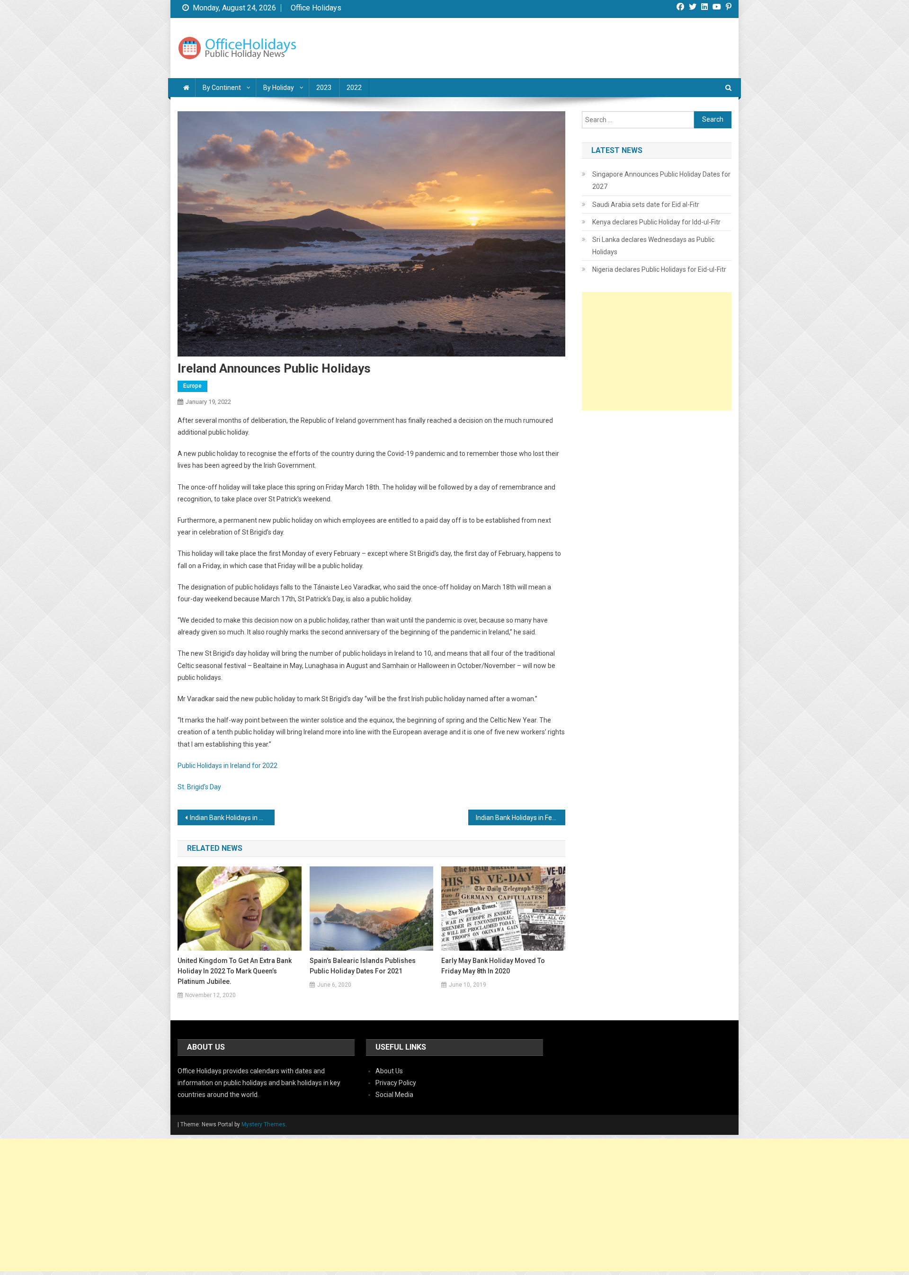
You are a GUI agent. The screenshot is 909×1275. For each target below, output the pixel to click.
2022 (354, 87)
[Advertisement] (656, 351)
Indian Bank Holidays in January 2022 (232, 817)
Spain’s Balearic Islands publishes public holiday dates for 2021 (363, 966)
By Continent (222, 87)
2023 (323, 87)
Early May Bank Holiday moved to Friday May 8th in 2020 (493, 966)
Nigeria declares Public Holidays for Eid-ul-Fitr (659, 269)
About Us (389, 1071)
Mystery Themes (263, 1124)
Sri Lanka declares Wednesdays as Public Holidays (653, 246)
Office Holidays (316, 8)
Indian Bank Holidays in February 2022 (520, 817)
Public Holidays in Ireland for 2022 (227, 765)
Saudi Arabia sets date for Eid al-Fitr (645, 204)
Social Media (394, 1094)
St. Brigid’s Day (199, 787)
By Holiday (278, 87)
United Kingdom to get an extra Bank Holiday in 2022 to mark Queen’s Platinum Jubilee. (235, 971)
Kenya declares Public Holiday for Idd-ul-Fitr (656, 222)
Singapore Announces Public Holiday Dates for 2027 (661, 180)
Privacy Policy (395, 1083)
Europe (192, 386)
